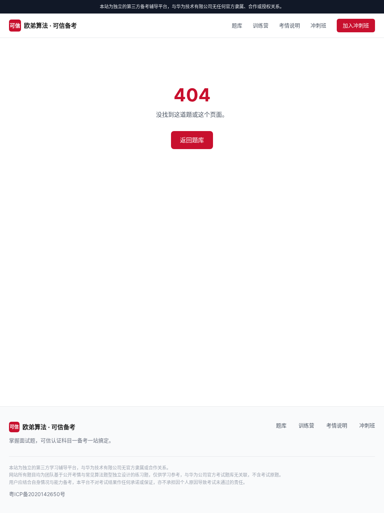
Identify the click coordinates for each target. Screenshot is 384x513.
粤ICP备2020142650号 (37, 494)
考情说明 (289, 25)
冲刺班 (318, 25)
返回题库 (192, 140)
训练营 (260, 25)
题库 (237, 25)
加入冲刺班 (356, 25)
